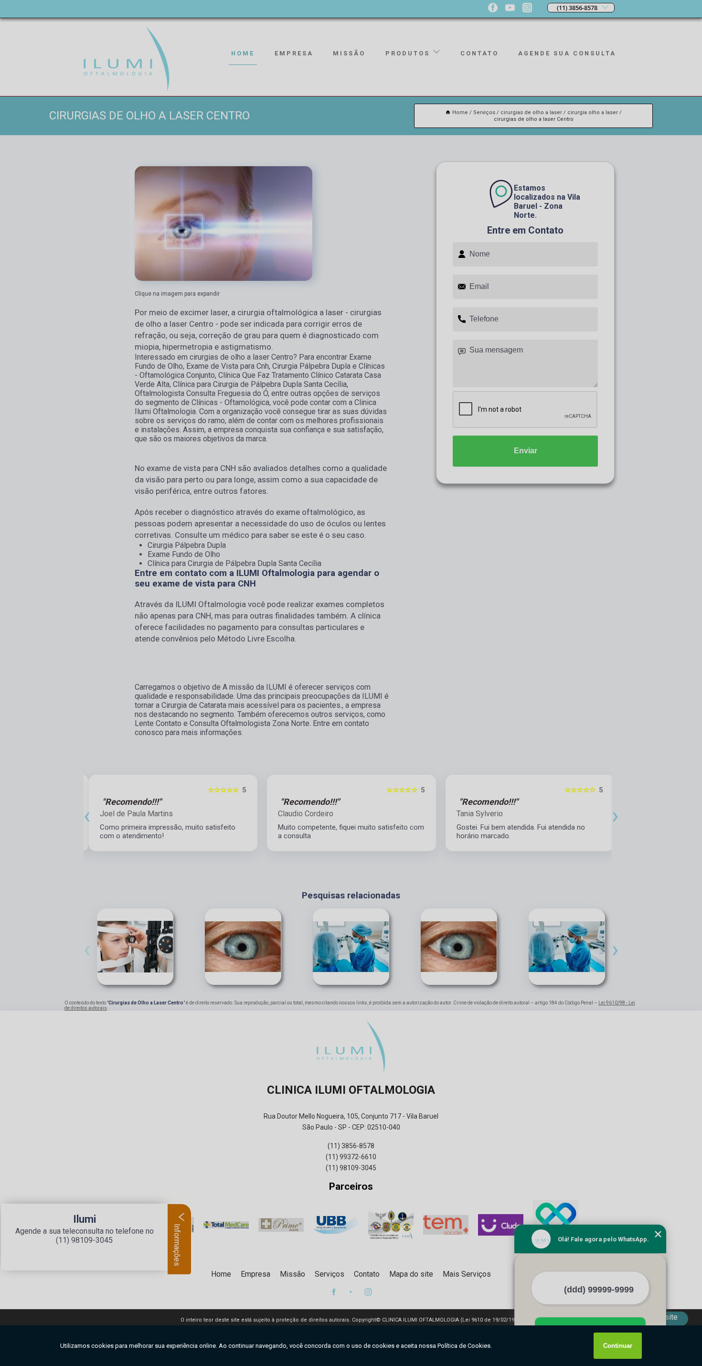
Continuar (617, 1345)
